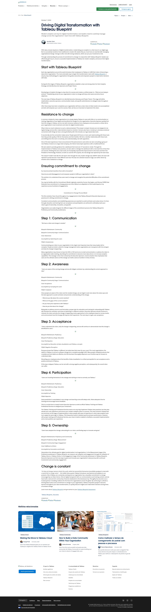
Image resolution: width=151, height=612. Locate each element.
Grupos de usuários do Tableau (77, 572)
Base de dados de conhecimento (121, 569)
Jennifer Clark (51, 41)
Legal (19, 605)
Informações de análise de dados (52, 575)
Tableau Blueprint (27, 15)
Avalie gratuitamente (27, 571)
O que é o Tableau (48, 566)
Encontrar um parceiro (99, 569)
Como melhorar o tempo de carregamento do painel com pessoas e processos (111, 540)
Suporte (114, 566)
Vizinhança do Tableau (75, 583)
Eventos (71, 589)
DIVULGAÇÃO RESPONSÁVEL (49, 605)
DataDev (71, 577)
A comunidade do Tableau (76, 566)
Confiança (32, 600)
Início (19, 15)
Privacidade (37, 605)
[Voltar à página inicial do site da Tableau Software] (25, 2)
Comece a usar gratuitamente (107, 9)
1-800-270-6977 (123, 4)
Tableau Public (72, 569)
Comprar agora (126, 9)
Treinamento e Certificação (119, 572)
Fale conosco (113, 4)
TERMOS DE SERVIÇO (28, 605)
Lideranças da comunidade (76, 575)
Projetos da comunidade (75, 580)
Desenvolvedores (46, 600)
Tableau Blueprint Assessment (86, 489)
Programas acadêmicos (75, 586)
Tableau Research (47, 577)
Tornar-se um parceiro (98, 572)
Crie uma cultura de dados (50, 572)
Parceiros (95, 566)
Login (130, 4)
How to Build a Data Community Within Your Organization (73, 539)
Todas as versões (116, 577)
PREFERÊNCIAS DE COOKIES (64, 605)
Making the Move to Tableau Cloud (36, 538)
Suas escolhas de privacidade (28, 607)
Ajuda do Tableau (117, 575)
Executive (56, 495)
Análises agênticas (48, 569)
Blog (22, 15)
